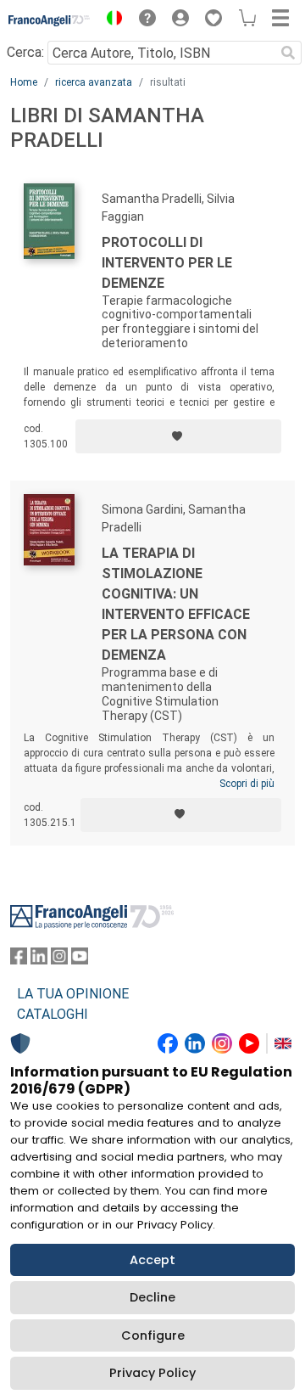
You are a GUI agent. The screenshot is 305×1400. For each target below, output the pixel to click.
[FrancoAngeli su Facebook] (18, 960)
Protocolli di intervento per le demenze (167, 262)
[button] (110, 20)
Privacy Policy (152, 1372)
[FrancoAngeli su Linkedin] (38, 960)
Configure (153, 1335)
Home (23, 82)
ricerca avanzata (93, 82)
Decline (152, 1297)
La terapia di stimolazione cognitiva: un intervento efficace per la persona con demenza (176, 604)
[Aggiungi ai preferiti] (178, 436)
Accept (152, 1259)
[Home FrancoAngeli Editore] (49, 20)
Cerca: (25, 52)
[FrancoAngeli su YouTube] (79, 960)
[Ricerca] (288, 53)
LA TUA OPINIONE (73, 994)
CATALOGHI (52, 1014)
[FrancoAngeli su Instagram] (59, 960)
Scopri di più (246, 784)
